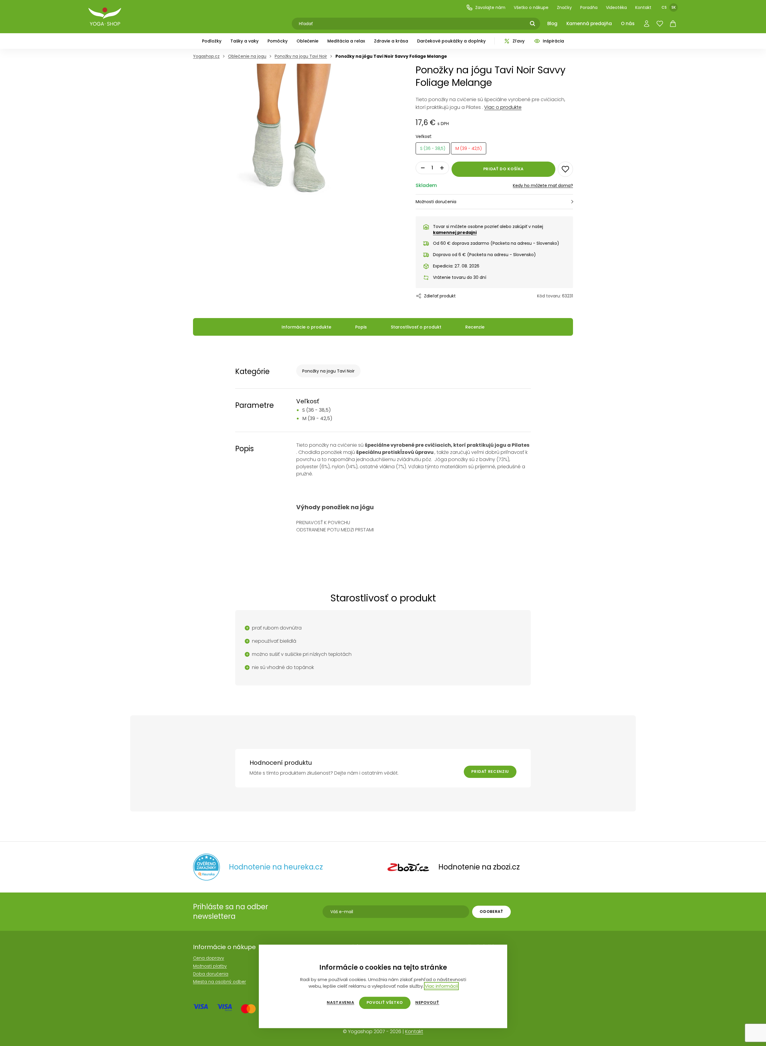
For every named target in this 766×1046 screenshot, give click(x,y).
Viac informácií (441, 986)
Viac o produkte (503, 107)
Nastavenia (340, 1002)
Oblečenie (307, 41)
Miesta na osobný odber (219, 982)
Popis (361, 327)
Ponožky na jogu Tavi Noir (328, 371)
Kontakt (643, 7)
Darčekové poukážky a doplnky (451, 41)
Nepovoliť (427, 1002)
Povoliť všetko (385, 1002)
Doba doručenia (210, 974)
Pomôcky (278, 41)
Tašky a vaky (244, 41)
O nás (628, 23)
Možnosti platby (210, 966)
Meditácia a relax (346, 41)
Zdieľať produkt (440, 296)
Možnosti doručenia (436, 202)
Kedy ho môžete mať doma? (543, 185)
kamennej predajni (455, 232)
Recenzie (474, 327)
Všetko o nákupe (531, 7)
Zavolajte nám (490, 7)
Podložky (211, 41)
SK (673, 7)
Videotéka (616, 7)
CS (664, 7)
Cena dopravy (208, 958)
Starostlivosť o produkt (416, 327)
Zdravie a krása (391, 41)
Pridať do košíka (503, 169)
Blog (552, 23)
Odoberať (491, 911)
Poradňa (589, 7)
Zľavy (519, 41)
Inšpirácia (553, 41)
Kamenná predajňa (589, 23)
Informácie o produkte (306, 327)
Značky (564, 7)
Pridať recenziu (490, 771)
